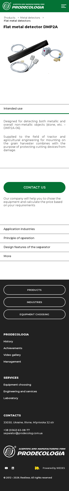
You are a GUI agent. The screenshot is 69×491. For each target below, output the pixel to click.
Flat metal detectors (17, 20)
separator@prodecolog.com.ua (23, 433)
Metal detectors (30, 17)
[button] (34, 187)
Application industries (19, 229)
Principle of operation (19, 238)
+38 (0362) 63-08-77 (17, 430)
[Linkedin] (12, 468)
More (7, 256)
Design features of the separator (27, 247)
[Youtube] (6, 468)
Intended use (13, 108)
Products (9, 17)
